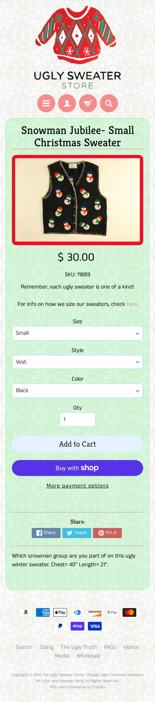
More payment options (77, 486)
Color (78, 379)
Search (24, 647)
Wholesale (88, 656)
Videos (131, 647)
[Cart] (88, 103)
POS (53, 687)
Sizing (46, 647)
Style (78, 350)
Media (62, 656)
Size (77, 321)
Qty (77, 408)
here (132, 304)
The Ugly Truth (79, 647)
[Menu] (46, 103)
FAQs (110, 647)
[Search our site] (109, 103)
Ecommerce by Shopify (85, 687)
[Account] (67, 103)
